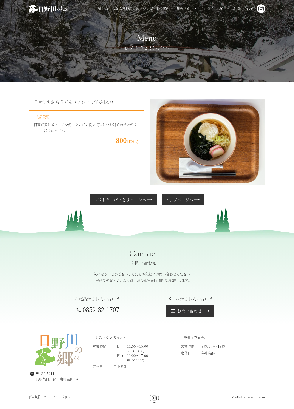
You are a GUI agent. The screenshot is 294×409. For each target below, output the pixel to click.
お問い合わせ (243, 8)
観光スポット (186, 8)
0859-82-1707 (101, 309)
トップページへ (179, 199)
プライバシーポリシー (58, 397)
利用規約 (35, 397)
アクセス (207, 8)
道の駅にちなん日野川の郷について (125, 8)
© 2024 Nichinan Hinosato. (248, 397)
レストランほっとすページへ (120, 199)
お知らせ (223, 8)
